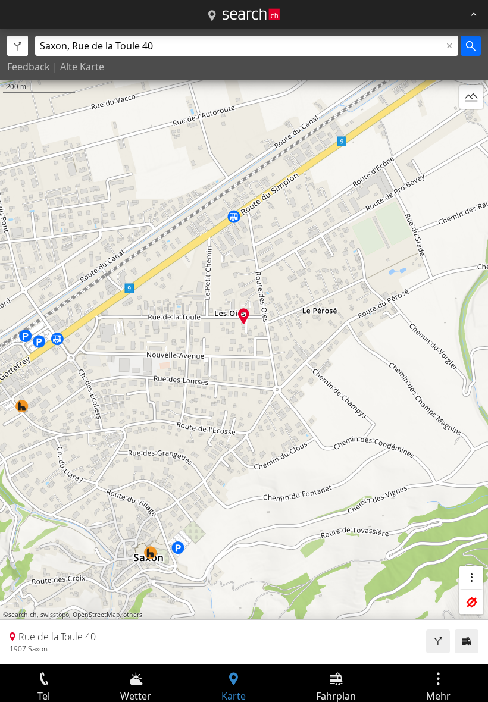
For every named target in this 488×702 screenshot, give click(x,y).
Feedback (28, 66)
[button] (243, 316)
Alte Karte (82, 66)
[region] (244, 346)
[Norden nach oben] (471, 125)
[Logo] (251, 14)
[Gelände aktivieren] (471, 97)
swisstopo (54, 614)
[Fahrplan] (466, 641)
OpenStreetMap (96, 614)
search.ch (22, 614)
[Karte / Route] (211, 16)
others (132, 614)
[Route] (438, 641)
